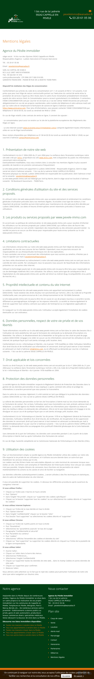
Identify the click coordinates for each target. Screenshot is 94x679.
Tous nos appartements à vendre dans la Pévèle (25, 627)
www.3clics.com (45, 157)
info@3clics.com (36, 349)
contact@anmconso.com (29, 137)
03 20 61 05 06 (81, 18)
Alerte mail (55, 631)
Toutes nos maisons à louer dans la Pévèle (23, 630)
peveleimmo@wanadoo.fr (78, 14)
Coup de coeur (57, 618)
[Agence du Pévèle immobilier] (16, 18)
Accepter (66, 676)
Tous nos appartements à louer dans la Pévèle (25, 632)
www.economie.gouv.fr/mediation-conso (39, 128)
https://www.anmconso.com (14, 108)
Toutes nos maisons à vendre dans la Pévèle (24, 625)
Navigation (5, 6)
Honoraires (55, 644)
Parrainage (55, 635)
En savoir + (79, 676)
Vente (53, 623)
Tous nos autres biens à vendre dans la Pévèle (25, 635)
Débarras (54, 653)
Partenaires (55, 648)
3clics (19, 157)
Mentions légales (58, 657)
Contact (54, 640)
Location (54, 627)
